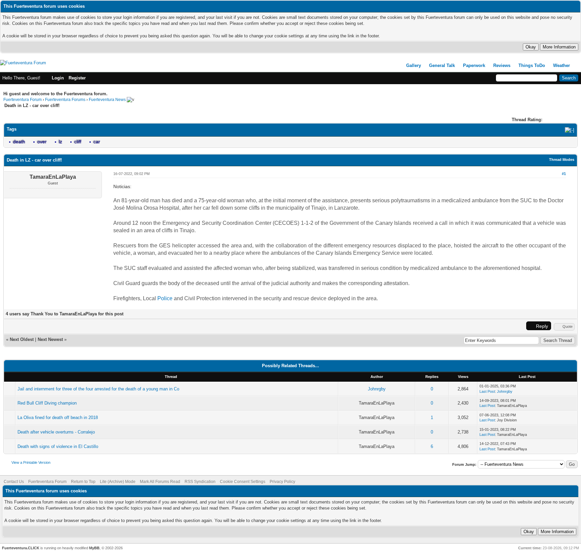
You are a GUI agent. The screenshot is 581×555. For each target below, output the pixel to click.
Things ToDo (531, 65)
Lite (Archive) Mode (117, 481)
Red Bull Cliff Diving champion (47, 403)
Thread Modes (561, 160)
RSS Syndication (200, 481)
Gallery (413, 65)
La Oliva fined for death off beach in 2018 (57, 417)
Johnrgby (377, 388)
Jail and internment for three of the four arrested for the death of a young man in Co (98, 388)
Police (164, 298)
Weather (561, 65)
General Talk (442, 65)
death (19, 141)
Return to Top (83, 481)
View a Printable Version (30, 462)
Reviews (501, 65)
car (96, 141)
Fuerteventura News (107, 99)
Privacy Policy (282, 481)
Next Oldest (22, 339)
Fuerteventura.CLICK (20, 548)
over (42, 141)
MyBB (94, 548)
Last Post (487, 391)
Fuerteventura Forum (22, 99)
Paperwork (474, 65)
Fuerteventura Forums (65, 99)
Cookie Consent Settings (242, 481)
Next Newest (50, 339)
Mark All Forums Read (160, 481)
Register (77, 77)
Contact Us (14, 481)
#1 (564, 174)
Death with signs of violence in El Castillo (57, 446)
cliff (77, 141)
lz (60, 141)
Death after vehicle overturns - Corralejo (56, 432)
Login (58, 77)
